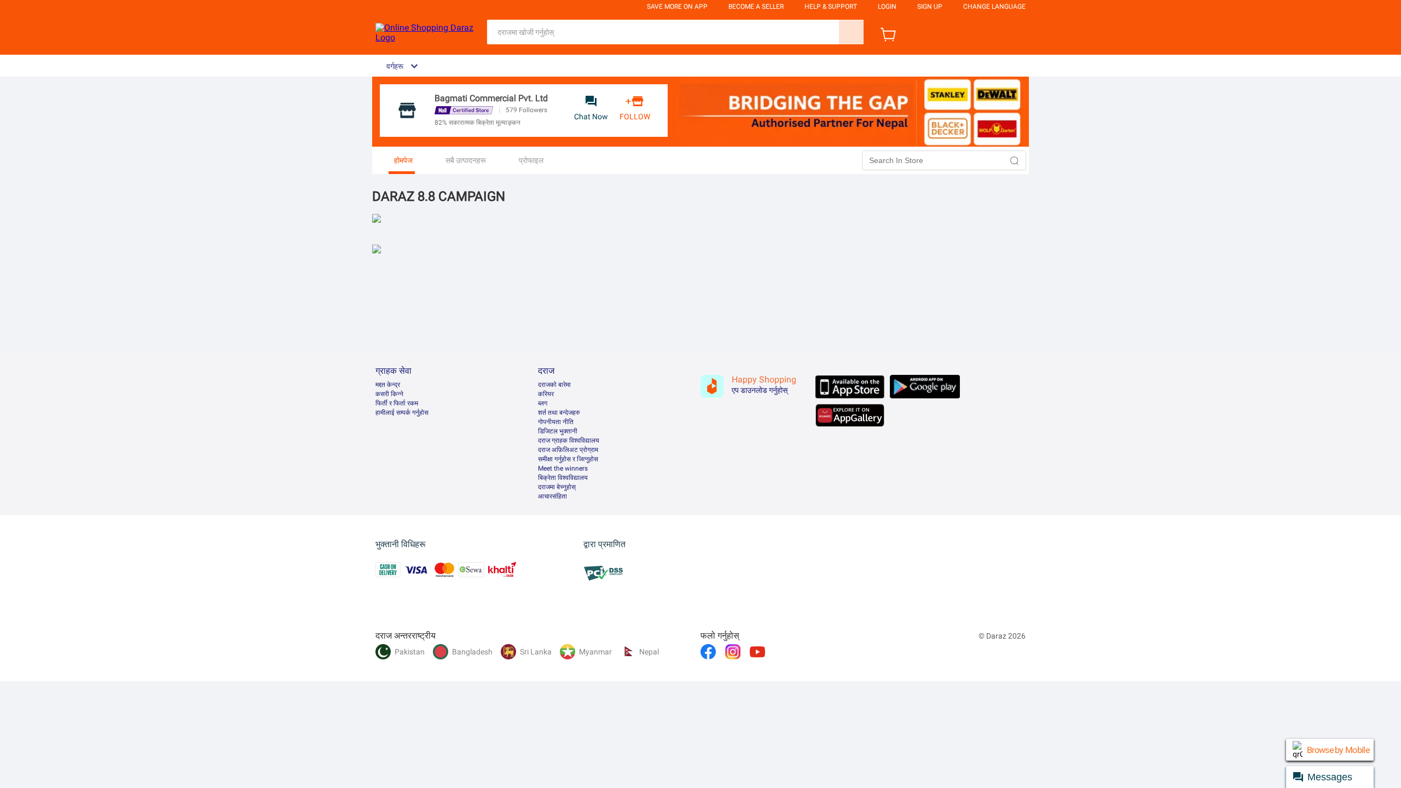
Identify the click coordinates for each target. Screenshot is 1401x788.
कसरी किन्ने (389, 394)
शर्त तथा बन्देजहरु (559, 412)
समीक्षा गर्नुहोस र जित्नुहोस (568, 459)
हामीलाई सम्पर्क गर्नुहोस (402, 412)
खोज (851, 32)
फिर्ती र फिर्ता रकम (396, 403)
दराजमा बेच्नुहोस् (557, 487)
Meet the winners (563, 468)
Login (887, 6)
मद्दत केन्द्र (387, 385)
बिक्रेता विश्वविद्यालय (563, 478)
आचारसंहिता (552, 496)
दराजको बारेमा (554, 385)
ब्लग (542, 403)
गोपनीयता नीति (556, 422)
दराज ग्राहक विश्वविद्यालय (568, 440)
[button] (1015, 160)
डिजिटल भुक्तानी (557, 431)
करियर (546, 394)
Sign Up (929, 6)
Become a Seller (756, 6)
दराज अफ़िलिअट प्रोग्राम (568, 450)
